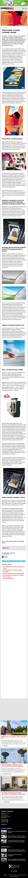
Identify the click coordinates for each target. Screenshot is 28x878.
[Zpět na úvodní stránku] (7, 9)
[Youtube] (16, 871)
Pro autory (10, 874)
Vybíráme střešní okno (8, 578)
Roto (4, 561)
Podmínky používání (14, 876)
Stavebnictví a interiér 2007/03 (13, 561)
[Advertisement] (14, 639)
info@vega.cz (4, 824)
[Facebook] (12, 871)
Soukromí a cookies (22, 874)
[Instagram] (14, 871)
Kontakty (5, 874)
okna (23, 561)
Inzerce (14, 874)
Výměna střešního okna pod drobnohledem (13, 573)
